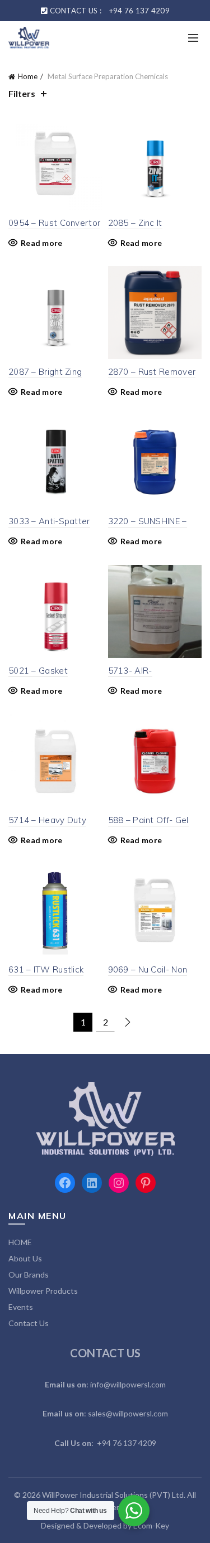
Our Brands (28, 1274)
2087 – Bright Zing (45, 371)
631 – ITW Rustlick (45, 969)
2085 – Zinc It (135, 222)
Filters (21, 93)
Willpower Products (43, 1290)
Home (28, 76)
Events (20, 1307)
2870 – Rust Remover (152, 371)
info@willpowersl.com (128, 1384)
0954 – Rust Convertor (54, 222)
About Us (25, 1258)
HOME (20, 1242)
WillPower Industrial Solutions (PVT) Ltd (113, 1495)
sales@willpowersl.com (128, 1413)
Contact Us (28, 1323)
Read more (42, 243)
